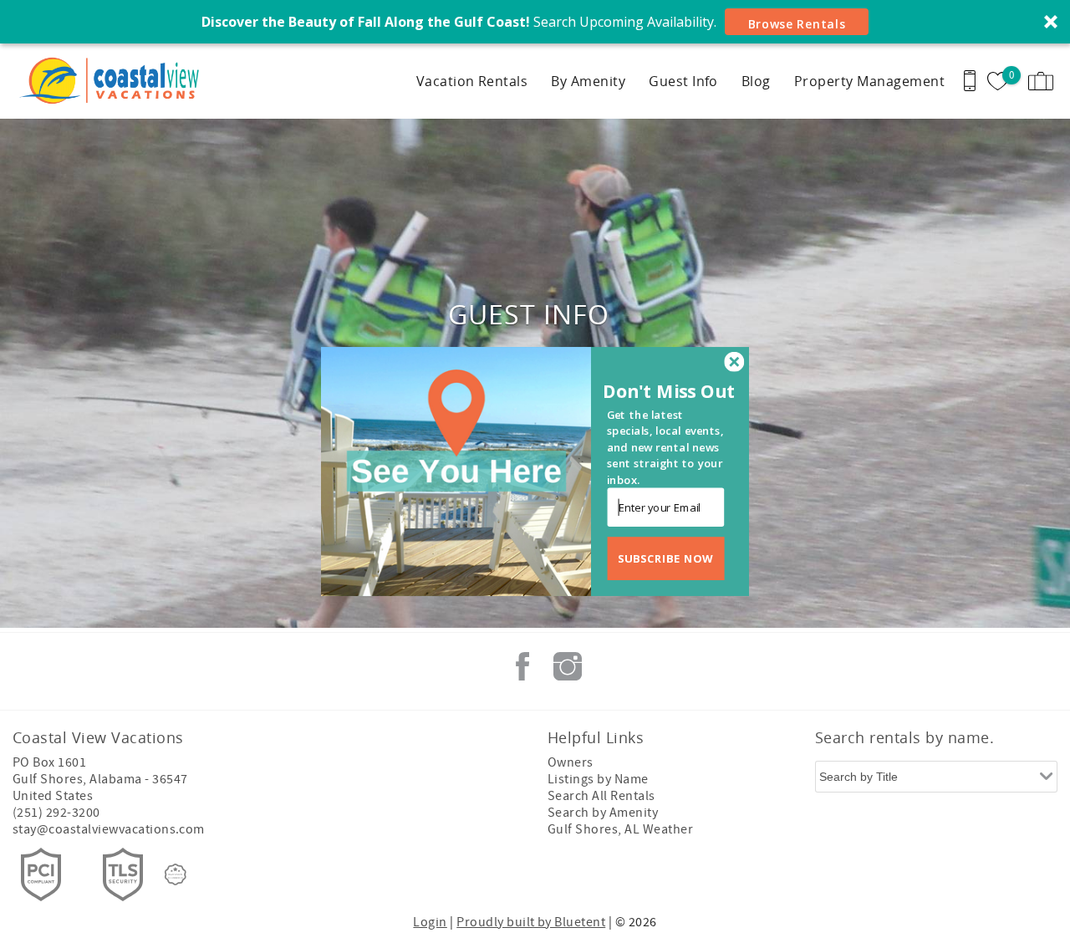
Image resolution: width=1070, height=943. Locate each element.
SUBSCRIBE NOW (666, 558)
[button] (671, 391)
